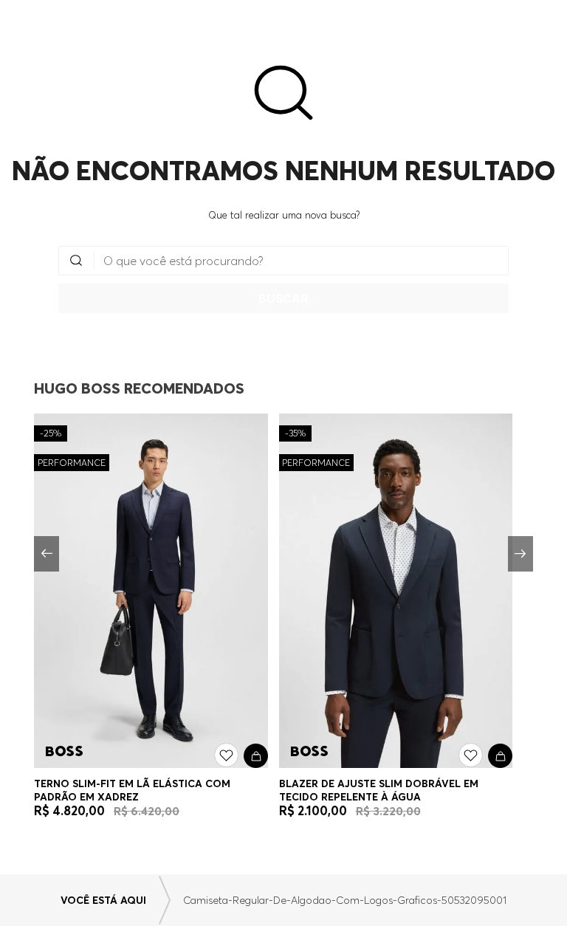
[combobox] (283, 279)
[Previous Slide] (46, 554)
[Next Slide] (520, 554)
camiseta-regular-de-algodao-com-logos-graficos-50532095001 (344, 900)
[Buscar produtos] (283, 298)
